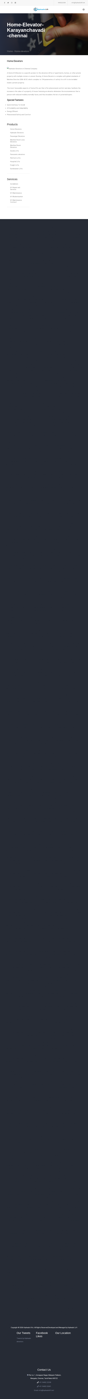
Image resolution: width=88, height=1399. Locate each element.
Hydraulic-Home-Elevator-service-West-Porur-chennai (49, 426)
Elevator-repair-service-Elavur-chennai (68, 432)
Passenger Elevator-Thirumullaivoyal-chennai (35, 1188)
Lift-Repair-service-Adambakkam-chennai (44, 705)
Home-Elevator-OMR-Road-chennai (23, 1292)
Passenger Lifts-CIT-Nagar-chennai (64, 1104)
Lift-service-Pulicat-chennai (39, 662)
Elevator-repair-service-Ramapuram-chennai (51, 539)
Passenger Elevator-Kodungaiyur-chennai (61, 1149)
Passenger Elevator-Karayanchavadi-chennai (27, 1139)
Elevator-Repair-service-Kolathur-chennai (35, 795)
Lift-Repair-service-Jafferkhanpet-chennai (38, 773)
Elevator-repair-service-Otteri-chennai (49, 507)
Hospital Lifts (15, 162)
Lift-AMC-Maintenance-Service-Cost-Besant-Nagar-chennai (44, 893)
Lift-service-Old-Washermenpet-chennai (19, 646)
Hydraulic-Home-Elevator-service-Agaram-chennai (29, 238)
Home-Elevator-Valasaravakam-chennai (60, 1315)
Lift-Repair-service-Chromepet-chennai (67, 744)
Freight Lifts (14, 165)
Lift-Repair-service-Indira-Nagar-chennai (19, 770)
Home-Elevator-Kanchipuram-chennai (42, 1263)
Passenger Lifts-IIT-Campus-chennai (24, 1126)
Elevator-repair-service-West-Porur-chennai (20, 581)
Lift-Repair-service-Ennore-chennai (54, 750)
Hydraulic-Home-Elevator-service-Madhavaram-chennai (48, 296)
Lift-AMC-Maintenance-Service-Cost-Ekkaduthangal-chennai (39, 919)
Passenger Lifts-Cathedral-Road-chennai (45, 1094)
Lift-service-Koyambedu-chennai (65, 594)
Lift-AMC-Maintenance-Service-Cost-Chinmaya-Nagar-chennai (40, 903)
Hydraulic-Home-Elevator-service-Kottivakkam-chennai (25, 283)
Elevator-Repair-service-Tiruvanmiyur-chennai (56, 834)
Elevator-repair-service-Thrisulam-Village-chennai (51, 572)
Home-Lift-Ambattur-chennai (21, 1211)
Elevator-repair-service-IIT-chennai (17, 439)
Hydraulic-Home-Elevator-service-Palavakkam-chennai (30, 351)
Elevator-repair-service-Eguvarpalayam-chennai (37, 432)
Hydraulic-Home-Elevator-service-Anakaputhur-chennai (44, 247)
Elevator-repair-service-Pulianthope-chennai (56, 526)
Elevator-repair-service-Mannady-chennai (39, 465)
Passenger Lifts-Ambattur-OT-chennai (66, 1074)
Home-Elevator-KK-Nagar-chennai (29, 1272)
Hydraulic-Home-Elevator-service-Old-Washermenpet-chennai (27, 348)
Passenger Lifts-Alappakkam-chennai (34, 1071)
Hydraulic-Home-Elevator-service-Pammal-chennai (41, 354)
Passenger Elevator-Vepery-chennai (18, 1198)
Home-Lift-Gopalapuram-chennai (39, 1246)
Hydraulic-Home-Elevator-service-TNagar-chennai (43, 419)
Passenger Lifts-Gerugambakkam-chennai (20, 1117)
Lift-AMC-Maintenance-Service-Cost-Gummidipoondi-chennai (39, 941)
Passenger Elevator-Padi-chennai (30, 1172)
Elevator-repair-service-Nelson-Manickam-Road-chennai (31, 497)
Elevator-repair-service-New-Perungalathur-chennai (62, 500)
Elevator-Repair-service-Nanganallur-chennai (45, 808)
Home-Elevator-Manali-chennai (64, 1282)
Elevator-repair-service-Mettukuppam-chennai (54, 471)
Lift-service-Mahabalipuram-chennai (39, 604)
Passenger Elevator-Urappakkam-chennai (47, 1191)
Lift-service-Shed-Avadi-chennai (28, 682)
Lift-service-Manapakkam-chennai (65, 604)
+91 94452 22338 (45, 1382)
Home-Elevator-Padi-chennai (21, 1295)
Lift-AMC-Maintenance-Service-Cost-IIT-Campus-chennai (53, 945)
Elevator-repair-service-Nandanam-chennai (38, 491)
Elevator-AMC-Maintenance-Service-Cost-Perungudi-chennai (40, 1026)
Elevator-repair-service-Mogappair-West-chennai (22, 481)
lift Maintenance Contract (16, 201)
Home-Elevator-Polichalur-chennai (31, 1302)
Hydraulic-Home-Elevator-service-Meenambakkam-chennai (51, 312)
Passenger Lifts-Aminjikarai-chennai (18, 1078)
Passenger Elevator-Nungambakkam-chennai (36, 1165)
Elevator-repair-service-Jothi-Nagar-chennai (46, 439)
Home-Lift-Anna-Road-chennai (63, 1214)
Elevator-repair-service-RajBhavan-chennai (20, 539)
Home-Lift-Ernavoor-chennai (72, 1240)
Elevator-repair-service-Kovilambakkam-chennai (55, 445)
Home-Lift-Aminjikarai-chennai (68, 1211)
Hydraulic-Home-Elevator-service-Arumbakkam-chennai (57, 254)
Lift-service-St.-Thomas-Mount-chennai (60, 688)
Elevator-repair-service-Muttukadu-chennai (46, 484)
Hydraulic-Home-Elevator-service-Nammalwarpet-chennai (31, 328)
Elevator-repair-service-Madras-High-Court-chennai (62, 455)
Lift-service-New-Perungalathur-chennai (35, 637)
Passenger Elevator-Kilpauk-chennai (18, 1146)
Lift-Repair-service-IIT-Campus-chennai (68, 766)
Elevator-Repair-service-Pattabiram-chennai (26, 831)
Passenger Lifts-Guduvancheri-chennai (63, 1120)
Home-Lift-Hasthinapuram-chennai (35, 1253)
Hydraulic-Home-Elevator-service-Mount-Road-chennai (25, 325)
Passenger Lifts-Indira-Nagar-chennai (51, 1126)
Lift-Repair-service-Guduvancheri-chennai (20, 763)
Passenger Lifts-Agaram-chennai (60, 1068)
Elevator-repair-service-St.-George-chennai (44, 562)
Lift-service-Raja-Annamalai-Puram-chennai (64, 666)
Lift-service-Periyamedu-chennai (64, 653)
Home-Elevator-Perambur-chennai (53, 1298)
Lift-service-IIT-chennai (49, 588)
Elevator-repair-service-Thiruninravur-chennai (58, 568)
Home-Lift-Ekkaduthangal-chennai (29, 1240)
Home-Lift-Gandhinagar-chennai (64, 1243)
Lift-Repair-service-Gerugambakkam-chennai (47, 757)
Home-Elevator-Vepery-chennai (60, 1318)
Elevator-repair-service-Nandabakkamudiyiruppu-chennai (43, 487)
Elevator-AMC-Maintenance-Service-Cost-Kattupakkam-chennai (28, 967)
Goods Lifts (14, 151)
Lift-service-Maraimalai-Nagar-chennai (39, 611)
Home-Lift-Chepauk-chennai (69, 1227)
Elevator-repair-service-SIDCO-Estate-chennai (21, 559)
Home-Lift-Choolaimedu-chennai (56, 1233)
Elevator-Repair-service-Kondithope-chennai (66, 795)
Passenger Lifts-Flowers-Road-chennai (34, 1113)
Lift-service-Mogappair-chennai (56, 617)
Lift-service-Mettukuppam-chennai (42, 614)
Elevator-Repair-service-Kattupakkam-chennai (45, 783)
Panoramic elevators (17, 154)
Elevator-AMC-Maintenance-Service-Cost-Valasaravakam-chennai (43, 1052)
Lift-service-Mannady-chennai (63, 607)
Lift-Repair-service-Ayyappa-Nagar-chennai (46, 731)
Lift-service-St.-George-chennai (34, 688)
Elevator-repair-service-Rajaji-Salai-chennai (32, 536)
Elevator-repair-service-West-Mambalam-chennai (59, 578)
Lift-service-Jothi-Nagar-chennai (69, 588)
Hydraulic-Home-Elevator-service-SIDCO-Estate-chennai (25, 403)
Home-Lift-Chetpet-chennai (15, 1230)
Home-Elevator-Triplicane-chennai (50, 1311)
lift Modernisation (16, 197)
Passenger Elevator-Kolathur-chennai (18, 1152)
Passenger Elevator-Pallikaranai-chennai (56, 1172)
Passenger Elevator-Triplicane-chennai (19, 1191)
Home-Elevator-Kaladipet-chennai (60, 1259)
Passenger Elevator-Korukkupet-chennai (25, 1156)
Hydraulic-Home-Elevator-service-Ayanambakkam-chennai (26, 263)
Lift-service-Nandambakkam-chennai (48, 627)
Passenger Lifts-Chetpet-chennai (23, 1097)
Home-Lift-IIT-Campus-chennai (60, 1253)
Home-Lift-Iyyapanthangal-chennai (57, 1256)
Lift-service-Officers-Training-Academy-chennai (43, 640)
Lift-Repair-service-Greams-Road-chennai (66, 760)
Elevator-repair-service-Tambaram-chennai (40, 565)
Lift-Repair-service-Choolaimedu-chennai (37, 744)
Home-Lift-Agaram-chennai (58, 1204)
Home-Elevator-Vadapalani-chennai (33, 1315)
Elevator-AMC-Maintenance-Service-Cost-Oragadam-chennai (27, 1013)
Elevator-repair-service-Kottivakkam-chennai (65, 442)
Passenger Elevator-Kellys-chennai (69, 1143)
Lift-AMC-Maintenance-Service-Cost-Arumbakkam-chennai (45, 880)
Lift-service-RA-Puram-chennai (64, 672)
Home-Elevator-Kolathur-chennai (61, 1276)
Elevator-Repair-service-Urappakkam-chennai (45, 838)
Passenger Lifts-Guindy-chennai (16, 1123)
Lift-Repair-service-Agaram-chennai (24, 708)
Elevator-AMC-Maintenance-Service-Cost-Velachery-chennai (59, 1055)
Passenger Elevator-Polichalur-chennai (53, 1178)
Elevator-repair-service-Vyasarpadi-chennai (26, 578)
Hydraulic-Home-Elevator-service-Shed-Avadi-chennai (53, 396)
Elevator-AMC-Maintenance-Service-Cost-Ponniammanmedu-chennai (30, 1032)
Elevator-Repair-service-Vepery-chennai (56, 844)
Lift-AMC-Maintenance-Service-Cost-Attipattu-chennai (61, 883)
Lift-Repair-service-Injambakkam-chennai (49, 770)
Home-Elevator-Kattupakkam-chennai (53, 1266)
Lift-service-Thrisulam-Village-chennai (62, 695)
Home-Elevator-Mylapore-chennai (64, 1285)
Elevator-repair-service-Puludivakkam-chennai (43, 529)
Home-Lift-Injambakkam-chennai (32, 1256)
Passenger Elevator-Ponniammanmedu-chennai (34, 1182)
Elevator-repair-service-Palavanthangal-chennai (37, 510)
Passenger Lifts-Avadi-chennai (34, 1087)
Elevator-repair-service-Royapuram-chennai (61, 546)
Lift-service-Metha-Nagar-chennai (17, 614)
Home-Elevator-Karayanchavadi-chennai (25, 1266)
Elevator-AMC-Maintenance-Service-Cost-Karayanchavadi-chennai (56, 964)
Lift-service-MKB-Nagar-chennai (33, 617)
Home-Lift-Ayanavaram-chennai (22, 1224)
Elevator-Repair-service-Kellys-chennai (67, 786)
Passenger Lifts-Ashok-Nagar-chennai (57, 1084)
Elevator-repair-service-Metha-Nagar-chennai (21, 471)
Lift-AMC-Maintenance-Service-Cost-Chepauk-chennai (31, 899)
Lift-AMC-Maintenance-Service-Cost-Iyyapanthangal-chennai (33, 951)
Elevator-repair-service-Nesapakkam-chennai (27, 500)
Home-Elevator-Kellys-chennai (59, 1269)
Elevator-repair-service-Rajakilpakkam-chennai (63, 536)
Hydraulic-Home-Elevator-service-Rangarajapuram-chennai (47, 384)
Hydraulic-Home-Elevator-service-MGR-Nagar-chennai (57, 315)
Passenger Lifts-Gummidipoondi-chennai (43, 1123)
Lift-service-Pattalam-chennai (54, 650)
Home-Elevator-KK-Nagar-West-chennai (56, 1272)
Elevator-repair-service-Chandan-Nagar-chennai (43, 429)
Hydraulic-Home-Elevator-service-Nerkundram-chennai (60, 335)
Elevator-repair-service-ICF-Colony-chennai (61, 435)
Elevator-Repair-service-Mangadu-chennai (26, 805)
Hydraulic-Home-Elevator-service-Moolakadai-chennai (62, 322)
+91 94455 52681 (45, 1386)
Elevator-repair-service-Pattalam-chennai (53, 513)
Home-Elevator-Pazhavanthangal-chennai (26, 1298)
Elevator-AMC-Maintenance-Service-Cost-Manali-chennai (31, 997)
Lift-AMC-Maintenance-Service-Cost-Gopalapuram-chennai (45, 932)
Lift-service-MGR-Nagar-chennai (67, 614)
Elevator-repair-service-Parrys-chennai (25, 513)
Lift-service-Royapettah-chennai (35, 675)
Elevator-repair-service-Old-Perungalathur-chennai (57, 504)
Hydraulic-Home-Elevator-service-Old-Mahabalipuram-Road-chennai (56, 345)
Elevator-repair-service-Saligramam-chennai (50, 549)
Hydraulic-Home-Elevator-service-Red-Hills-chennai (49, 387)
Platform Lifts (15, 158)
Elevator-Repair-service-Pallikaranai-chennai (41, 818)
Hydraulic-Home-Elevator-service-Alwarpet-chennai (29, 241)
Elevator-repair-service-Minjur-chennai (39, 474)
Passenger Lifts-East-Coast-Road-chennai (20, 1107)
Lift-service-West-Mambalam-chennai (33, 701)
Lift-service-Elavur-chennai (47, 585)
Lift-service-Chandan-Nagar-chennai (50, 581)
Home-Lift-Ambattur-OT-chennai (45, 1211)
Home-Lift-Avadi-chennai (51, 1220)
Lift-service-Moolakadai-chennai (62, 620)
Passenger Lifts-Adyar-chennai (37, 1068)
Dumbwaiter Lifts (16, 169)
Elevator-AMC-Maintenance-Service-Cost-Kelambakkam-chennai (43, 971)
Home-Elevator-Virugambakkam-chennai (40, 1321)
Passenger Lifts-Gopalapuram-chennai (49, 1117)
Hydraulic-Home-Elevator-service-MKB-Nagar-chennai (59, 319)
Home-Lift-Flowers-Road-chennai (40, 1243)
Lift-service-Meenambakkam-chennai (66, 611)
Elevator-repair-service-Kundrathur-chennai (46, 448)
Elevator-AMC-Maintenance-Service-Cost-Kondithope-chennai (33, 987)
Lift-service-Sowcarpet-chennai (57, 685)
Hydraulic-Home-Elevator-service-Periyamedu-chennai (50, 361)
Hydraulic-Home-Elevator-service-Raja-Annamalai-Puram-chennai (34, 377)
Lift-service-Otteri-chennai (44, 646)
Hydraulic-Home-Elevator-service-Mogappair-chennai (24, 322)
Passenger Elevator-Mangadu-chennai (65, 1159)
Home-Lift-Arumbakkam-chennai (57, 1217)
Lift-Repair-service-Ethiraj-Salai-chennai (32, 753)
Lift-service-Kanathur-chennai (36, 598)
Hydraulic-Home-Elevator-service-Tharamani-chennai (39, 413)
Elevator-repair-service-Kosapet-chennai (34, 442)
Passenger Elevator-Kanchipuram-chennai (37, 1136)
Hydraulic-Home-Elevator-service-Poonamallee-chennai (54, 364)
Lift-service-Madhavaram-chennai (35, 601)
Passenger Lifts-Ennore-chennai (33, 1110)
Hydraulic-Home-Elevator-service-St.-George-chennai (30, 406)
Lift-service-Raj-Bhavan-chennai (65, 669)
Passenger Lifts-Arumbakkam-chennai (29, 1084)
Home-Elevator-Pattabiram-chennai (59, 1305)
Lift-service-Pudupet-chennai (70, 659)
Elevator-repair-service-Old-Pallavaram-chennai (22, 504)
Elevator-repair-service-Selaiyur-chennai (46, 552)
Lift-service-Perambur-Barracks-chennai (37, 653)
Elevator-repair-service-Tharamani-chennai (26, 568)
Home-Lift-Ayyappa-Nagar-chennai (47, 1224)
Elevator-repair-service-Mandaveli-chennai (42, 461)
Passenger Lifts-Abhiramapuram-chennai (57, 1065)
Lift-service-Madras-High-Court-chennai (61, 601)
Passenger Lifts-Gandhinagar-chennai (62, 1113)
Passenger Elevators (17, 136)
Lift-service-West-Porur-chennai (59, 701)
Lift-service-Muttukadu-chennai (38, 624)
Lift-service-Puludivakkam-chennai (61, 662)
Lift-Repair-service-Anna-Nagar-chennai (55, 718)
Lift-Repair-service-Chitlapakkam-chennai (55, 740)
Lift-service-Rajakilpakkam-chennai (40, 669)
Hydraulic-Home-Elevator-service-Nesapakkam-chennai (25, 338)
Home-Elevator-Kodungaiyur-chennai (35, 1276)
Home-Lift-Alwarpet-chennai (51, 1207)
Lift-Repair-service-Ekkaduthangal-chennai (26, 750)
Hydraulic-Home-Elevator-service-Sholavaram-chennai (58, 400)
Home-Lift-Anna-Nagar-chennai (40, 1214)
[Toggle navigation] (83, 9)
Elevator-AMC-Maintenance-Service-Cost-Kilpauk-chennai (56, 974)
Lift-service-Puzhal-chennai (38, 666)
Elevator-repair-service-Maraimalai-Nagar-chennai (29, 468)
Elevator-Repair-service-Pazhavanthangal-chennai (33, 821)
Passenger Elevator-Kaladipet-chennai (48, 1133)
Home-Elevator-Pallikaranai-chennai (45, 1295)
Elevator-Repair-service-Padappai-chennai (57, 815)
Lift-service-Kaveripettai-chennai (17, 591)
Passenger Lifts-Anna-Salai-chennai (51, 1081)
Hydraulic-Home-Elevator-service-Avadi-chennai (62, 260)
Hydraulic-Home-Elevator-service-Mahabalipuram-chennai (25, 302)
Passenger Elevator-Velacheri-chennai (64, 1194)
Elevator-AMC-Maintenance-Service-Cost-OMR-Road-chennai (55, 1010)
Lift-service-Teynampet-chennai (36, 692)
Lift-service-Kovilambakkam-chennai (40, 594)
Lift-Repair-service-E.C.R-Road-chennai (47, 747)
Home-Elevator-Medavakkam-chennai (38, 1285)
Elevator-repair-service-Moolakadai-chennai (55, 481)
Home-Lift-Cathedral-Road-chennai (45, 1227)
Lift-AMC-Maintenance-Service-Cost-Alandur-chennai (60, 857)
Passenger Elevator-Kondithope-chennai (46, 1152)
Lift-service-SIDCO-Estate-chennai (32, 685)
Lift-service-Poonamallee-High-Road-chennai (43, 659)
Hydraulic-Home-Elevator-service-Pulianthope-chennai (24, 371)
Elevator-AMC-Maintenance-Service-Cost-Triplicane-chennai (52, 1045)
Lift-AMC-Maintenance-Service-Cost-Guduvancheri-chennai (32, 938)
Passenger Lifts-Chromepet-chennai (38, 1104)
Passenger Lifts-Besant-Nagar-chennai (68, 1091)
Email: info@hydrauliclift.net (44, 1390)
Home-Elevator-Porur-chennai (36, 1305)
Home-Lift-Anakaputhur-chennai (17, 1214)
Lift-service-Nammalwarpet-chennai (62, 624)
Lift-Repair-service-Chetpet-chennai (42, 737)
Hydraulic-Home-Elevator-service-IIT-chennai (60, 280)
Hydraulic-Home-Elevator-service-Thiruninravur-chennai (43, 416)
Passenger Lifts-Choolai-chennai (60, 1100)
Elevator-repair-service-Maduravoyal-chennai (21, 458)
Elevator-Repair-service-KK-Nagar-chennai (49, 789)
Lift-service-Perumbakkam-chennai (39, 656)
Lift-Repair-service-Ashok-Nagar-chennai (50, 724)
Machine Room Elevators (15, 146)
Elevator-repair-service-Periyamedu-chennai (46, 517)
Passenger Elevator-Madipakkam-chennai (55, 1156)
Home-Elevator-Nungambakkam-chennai (41, 1289)
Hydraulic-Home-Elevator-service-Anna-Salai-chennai (51, 251)
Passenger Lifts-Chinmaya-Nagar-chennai (51, 1097)
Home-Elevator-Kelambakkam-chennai (34, 1269)
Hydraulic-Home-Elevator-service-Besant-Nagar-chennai (48, 270)
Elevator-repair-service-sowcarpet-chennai (54, 559)
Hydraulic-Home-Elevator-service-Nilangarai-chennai (40, 341)
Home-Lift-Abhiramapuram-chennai (68, 1201)
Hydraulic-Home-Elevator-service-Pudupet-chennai (64, 367)
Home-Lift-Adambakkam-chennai (17, 1204)
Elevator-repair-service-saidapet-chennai (19, 549)
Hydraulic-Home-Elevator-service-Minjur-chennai (22, 319)
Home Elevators (16, 129)
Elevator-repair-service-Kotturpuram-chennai (21, 445)
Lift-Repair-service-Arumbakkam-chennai (20, 724)
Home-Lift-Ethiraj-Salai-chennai (16, 1243)
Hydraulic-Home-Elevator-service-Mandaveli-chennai (30, 306)
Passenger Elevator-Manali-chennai (38, 1159)
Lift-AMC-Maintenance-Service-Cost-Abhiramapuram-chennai (45, 851)
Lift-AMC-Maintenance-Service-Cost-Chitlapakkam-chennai (52, 906)
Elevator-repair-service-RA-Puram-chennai (44, 542)
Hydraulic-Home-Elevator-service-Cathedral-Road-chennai (51, 273)
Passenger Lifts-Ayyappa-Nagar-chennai (39, 1091)
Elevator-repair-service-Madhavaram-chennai (27, 455)
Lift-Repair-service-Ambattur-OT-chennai (44, 714)
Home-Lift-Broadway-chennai (22, 1227)
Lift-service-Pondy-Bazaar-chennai (65, 656)
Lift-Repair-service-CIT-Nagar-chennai (19, 747)
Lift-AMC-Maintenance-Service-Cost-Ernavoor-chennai (46, 922)
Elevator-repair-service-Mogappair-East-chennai (59, 478)
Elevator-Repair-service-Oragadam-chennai (26, 815)
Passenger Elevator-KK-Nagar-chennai (44, 1146)
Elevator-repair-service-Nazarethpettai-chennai (35, 494)
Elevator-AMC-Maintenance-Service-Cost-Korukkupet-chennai (44, 990)
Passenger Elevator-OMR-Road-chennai (25, 1169)
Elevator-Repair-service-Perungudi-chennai (20, 825)
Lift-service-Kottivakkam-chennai (63, 591)
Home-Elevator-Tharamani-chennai (42, 1308)
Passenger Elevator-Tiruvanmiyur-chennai (66, 1188)
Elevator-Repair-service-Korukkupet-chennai (50, 799)
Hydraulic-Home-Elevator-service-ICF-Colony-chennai (24, 280)
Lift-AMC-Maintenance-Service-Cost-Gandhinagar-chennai (32, 928)
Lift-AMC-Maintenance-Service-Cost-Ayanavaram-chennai (32, 890)
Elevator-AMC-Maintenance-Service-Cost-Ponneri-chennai (59, 1029)
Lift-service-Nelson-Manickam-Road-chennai (32, 633)
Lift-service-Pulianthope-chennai (17, 662)
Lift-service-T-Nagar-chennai (36, 698)
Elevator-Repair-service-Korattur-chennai (20, 799)
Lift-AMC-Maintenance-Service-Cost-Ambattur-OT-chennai (44, 867)
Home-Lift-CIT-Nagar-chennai (30, 1237)
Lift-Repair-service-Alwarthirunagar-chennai (63, 711)
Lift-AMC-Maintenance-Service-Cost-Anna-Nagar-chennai (26, 873)
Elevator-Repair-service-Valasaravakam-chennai (37, 841)
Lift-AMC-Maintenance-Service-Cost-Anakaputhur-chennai (60, 870)
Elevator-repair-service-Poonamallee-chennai (27, 523)
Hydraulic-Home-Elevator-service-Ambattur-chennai (41, 244)
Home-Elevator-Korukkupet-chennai (63, 1279)
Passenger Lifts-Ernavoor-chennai (58, 1110)
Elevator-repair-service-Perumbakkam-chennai (38, 520)
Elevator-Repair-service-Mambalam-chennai (42, 802)
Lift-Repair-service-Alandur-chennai (50, 708)
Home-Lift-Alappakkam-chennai (28, 1207)
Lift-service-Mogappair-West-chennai (36, 620)
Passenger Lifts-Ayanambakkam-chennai (59, 1087)
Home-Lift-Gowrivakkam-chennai (63, 1246)
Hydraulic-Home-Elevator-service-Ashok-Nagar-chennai (25, 257)
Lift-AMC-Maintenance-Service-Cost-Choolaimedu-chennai (58, 909)
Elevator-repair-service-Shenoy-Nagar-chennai (32, 555)
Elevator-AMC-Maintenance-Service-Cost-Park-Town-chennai (52, 1019)
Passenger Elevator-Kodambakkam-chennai (31, 1149)
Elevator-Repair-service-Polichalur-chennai (51, 825)
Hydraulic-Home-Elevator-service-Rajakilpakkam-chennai (40, 380)
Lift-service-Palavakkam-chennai (65, 646)
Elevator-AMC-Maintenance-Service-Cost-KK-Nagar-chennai (27, 977)
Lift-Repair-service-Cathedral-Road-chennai (59, 734)
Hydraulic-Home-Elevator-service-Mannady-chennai (42, 309)
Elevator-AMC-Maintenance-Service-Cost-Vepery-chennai (26, 1058)
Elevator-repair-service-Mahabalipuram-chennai (54, 458)
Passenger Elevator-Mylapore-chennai (49, 1162)
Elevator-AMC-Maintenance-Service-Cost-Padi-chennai (38, 1016)
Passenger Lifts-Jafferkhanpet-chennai (64, 1130)
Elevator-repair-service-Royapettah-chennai (30, 546)
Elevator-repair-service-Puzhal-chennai (36, 533)
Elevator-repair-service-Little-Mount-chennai (34, 452)
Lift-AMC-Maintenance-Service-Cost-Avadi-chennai (23, 886)
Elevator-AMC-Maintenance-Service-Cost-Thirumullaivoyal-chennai (35, 1042)
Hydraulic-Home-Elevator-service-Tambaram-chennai (36, 409)
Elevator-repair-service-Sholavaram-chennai (64, 555)
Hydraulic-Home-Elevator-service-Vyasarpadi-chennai (44, 422)
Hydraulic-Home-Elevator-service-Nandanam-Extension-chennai (42, 332)
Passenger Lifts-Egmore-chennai (48, 1107)
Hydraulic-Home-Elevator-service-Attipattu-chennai (63, 257)
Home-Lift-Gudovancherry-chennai (37, 1250)
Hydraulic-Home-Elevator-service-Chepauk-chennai (58, 276)
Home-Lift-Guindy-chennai (59, 1250)
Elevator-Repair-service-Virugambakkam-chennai (42, 847)
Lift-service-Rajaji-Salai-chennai (16, 669)
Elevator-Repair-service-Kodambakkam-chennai (40, 792)
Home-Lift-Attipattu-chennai (31, 1220)
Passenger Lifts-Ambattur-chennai (39, 1074)
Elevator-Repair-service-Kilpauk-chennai (19, 789)
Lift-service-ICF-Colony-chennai (28, 588)
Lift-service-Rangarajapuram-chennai (39, 672)
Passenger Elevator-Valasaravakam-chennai (35, 1194)
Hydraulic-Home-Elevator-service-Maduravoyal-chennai (57, 299)
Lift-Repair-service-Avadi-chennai (30, 727)
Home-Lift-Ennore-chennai (51, 1240)
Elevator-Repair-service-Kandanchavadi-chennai (49, 779)
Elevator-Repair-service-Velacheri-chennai (26, 844)
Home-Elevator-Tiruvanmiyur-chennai (24, 1311)
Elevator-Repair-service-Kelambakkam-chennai (36, 786)
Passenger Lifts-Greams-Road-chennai (35, 1120)
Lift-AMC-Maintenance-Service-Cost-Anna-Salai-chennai (36, 877)
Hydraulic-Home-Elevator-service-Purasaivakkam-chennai (31, 374)
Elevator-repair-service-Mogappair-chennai (26, 478)
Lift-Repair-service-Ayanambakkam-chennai (58, 727)
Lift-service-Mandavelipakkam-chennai (38, 607)
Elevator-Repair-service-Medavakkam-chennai (57, 805)
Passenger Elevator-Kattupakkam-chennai (58, 1139)
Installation (14, 184)
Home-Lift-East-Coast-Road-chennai (55, 1237)
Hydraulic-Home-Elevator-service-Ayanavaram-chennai (42, 267)
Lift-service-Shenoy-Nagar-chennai (53, 682)
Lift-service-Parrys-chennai (33, 650)
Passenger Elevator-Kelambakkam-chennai (42, 1143)
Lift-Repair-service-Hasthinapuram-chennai (38, 766)
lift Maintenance (16, 193)
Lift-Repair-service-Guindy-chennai (47, 763)
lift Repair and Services (15, 188)
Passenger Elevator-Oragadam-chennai (54, 1169)
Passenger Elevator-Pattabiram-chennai (19, 1185)
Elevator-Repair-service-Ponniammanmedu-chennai (41, 828)
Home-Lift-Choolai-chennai (34, 1233)
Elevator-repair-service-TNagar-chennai (40, 575)
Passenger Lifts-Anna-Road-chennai (24, 1081)
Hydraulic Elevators (17, 133)
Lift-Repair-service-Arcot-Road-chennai (68, 721)
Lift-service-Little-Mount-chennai (59, 598)
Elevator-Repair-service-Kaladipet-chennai (26, 776)
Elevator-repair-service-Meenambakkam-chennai (64, 468)
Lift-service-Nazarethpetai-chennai (54, 630)
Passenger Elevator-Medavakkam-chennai (20, 1162)
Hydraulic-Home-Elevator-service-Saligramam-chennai (54, 393)
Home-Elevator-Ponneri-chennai (55, 1302)
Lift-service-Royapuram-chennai (59, 675)
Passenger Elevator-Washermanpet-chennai (39, 1201)
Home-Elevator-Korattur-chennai (38, 1279)
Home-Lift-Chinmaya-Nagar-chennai (39, 1230)
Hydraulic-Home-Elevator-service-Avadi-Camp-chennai (24, 260)
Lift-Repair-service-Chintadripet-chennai (25, 740)
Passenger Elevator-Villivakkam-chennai (45, 1198)
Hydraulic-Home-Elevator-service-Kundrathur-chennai (39, 289)
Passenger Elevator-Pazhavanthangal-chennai (42, 1175)
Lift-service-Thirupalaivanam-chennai (34, 695)
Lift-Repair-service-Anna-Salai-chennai (39, 721)
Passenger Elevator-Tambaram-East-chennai (50, 1185)
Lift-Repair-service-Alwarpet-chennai (33, 711)
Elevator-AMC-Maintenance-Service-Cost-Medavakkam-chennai (45, 1000)
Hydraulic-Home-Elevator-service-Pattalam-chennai (40, 358)
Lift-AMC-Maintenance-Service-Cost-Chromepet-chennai (26, 912)
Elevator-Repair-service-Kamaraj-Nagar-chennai (58, 776)
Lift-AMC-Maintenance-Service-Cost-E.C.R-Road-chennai (31, 916)
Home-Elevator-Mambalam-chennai (39, 1282)
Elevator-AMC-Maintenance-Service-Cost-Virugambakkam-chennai (43, 1061)
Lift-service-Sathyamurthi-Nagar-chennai (56, 679)
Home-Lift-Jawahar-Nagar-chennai (34, 1259)
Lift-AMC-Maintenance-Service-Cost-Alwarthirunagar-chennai (33, 864)
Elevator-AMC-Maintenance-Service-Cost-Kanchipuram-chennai (34, 961)
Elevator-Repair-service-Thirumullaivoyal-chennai (22, 834)
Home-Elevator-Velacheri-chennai (37, 1318)
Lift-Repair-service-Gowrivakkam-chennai (36, 760)
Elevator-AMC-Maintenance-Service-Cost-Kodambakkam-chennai (43, 980)
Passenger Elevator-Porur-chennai (64, 1182)
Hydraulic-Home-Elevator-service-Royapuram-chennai (51, 390)
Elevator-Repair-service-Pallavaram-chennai (38, 812)
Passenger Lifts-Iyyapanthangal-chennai (35, 1130)
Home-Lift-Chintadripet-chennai (63, 1230)
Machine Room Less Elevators (17, 141)
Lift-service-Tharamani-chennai (60, 692)
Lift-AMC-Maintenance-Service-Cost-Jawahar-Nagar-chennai (44, 954)
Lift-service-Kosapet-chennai (39, 591)
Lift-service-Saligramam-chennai (30, 679)
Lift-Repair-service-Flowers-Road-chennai (62, 753)
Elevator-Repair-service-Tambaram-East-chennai (60, 831)
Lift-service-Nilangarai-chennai (61, 637)
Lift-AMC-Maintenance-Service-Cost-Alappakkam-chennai (26, 860)
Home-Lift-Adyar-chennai (39, 1204)
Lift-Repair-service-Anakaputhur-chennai (25, 718)
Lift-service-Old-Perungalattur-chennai (67, 643)
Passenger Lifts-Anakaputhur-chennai (45, 1078)
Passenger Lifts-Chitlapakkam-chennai (34, 1100)
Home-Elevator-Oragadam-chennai (49, 1292)
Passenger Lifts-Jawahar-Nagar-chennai (19, 1133)
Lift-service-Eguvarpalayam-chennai (24, 585)
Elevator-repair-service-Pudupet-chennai (25, 526)
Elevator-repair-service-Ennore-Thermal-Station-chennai (25, 435)
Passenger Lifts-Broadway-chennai (17, 1094)
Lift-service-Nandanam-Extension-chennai (26, 630)
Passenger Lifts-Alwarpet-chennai (61, 1071)
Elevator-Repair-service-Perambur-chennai (67, 821)
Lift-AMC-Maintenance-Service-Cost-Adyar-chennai (60, 854)
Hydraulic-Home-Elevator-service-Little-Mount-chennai (43, 293)
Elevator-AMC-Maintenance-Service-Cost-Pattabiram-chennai (42, 1036)
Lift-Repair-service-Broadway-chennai (29, 734)
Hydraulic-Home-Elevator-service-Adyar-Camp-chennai (30, 231)
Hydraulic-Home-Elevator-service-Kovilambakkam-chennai (32, 286)
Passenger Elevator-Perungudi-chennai (25, 1178)
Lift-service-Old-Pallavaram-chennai (40, 643)
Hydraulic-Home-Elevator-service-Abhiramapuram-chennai (26, 228)
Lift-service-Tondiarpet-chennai (58, 698)
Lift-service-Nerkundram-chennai (60, 633)
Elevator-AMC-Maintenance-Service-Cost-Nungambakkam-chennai (35, 1006)
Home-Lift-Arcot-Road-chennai (34, 1217)
